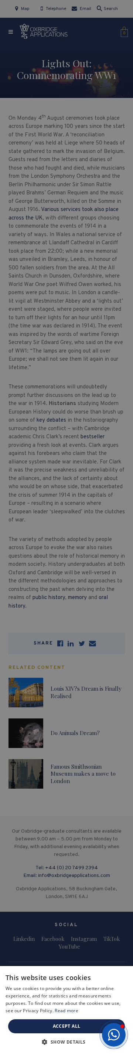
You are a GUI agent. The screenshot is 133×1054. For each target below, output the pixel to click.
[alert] (66, 527)
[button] (114, 1035)
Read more (66, 1010)
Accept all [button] (67, 1026)
